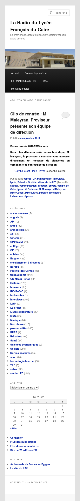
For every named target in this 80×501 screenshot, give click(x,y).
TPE (12, 365)
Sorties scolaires (20, 353)
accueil (14, 185)
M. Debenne (31, 189)
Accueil (15, 73)
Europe (14, 266)
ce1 (12, 234)
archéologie (17, 229)
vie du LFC (51, 182)
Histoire (15, 283)
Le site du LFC (19, 468)
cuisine (14, 254)
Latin (13, 303)
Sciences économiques (24, 344)
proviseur (54, 192)
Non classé (16, 324)
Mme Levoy (31, 192)
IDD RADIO (16, 291)
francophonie (44, 178)
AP (12, 221)
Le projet (15, 307)
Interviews (58, 178)
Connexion (16, 437)
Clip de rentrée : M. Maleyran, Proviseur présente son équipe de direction (30, 123)
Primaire (22, 182)
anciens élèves (19, 213)
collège (27, 178)
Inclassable (17, 295)
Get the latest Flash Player (30, 171)
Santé (13, 340)
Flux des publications (23, 441)
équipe (61, 185)
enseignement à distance (25, 262)
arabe (13, 225)
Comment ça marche (36, 73)
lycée (13, 182)
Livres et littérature (21, 311)
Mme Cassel (17, 192)
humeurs (15, 287)
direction (42, 185)
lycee (20, 189)
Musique (15, 320)
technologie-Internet (22, 361)
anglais (14, 217)
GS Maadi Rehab (20, 279)
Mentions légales (20, 88)
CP (34, 178)
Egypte (52, 185)
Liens (45, 80)
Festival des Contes (22, 270)
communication (28, 185)
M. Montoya (45, 189)
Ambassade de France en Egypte (30, 464)
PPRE (13, 332)
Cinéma (14, 238)
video (41, 182)
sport (13, 357)
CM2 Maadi (16, 242)
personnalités (18, 328)
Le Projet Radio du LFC (23, 80)
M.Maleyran (59, 189)
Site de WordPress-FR (23, 450)
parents (43, 192)
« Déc (13, 428)
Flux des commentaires (24, 446)
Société (32, 182)
